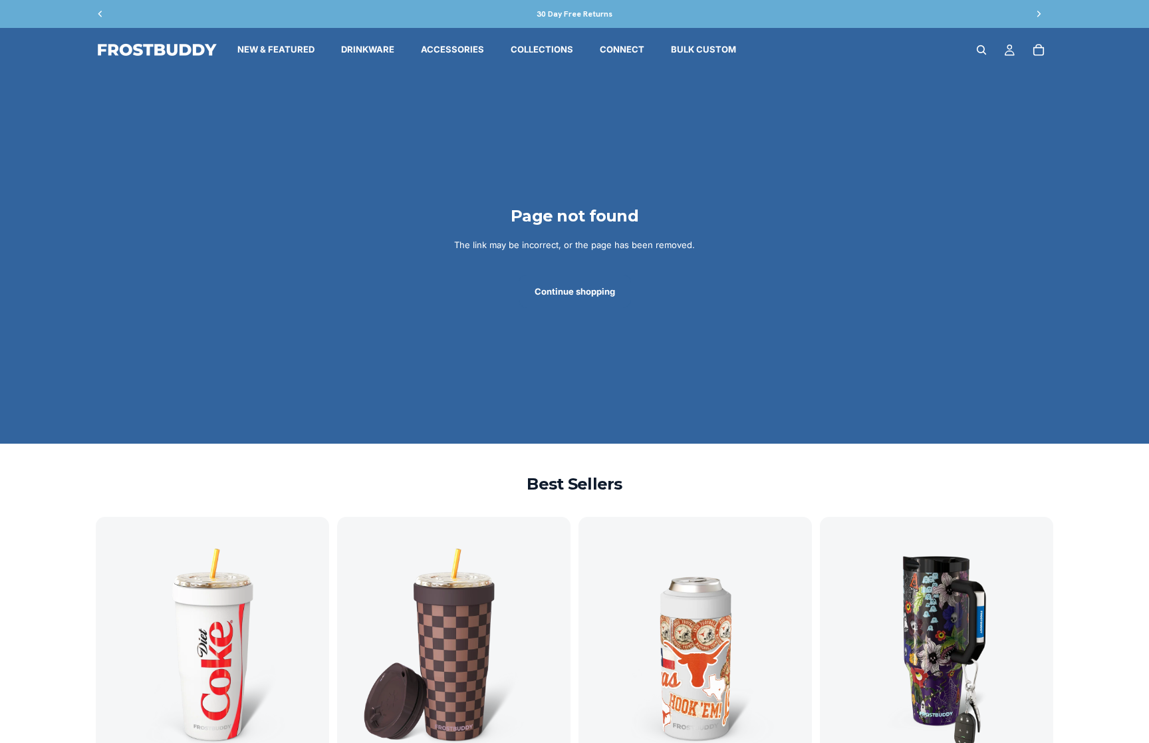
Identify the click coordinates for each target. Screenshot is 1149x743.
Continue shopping (575, 291)
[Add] (308, 730)
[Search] (981, 50)
